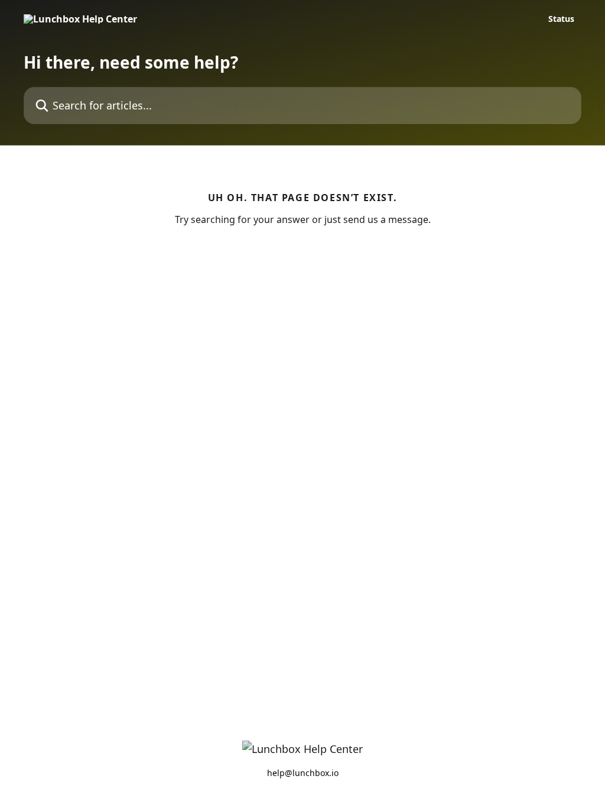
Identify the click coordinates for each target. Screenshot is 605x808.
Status (561, 19)
